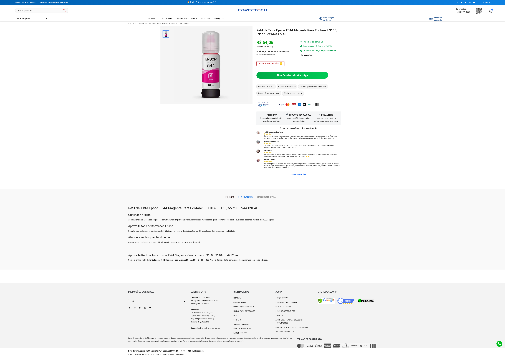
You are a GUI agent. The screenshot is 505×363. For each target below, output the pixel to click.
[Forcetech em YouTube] (149, 307)
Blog (235, 315)
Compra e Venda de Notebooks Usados (292, 327)
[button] (184, 301)
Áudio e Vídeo (166, 19)
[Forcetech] (252, 10)
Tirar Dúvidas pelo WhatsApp (292, 75)
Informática (182, 19)
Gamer (194, 19)
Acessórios (152, 19)
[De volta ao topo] (499, 349)
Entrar (487, 2)
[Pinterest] (466, 3)
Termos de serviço (241, 324)
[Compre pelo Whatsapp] (499, 344)
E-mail (132, 301)
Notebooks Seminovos (285, 332)
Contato (237, 320)
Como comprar (282, 298)
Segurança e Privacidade (244, 307)
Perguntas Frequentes (285, 311)
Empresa (237, 298)
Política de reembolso (242, 329)
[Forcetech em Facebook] (129, 307)
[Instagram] (470, 3)
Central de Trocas (283, 307)
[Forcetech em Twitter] (134, 307)
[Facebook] (461, 3)
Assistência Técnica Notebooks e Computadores (289, 321)
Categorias (25, 19)
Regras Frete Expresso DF (244, 311)
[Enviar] (64, 10)
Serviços (218, 19)
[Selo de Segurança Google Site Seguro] (326, 300)
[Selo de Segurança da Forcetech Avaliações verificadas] (346, 300)
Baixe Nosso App (240, 333)
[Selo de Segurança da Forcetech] (366, 300)
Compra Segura (239, 302)
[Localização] (457, 3)
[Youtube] (474, 3)
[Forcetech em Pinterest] (139, 307)
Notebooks (205, 19)
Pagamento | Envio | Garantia (288, 302)
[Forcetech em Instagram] (144, 307)
